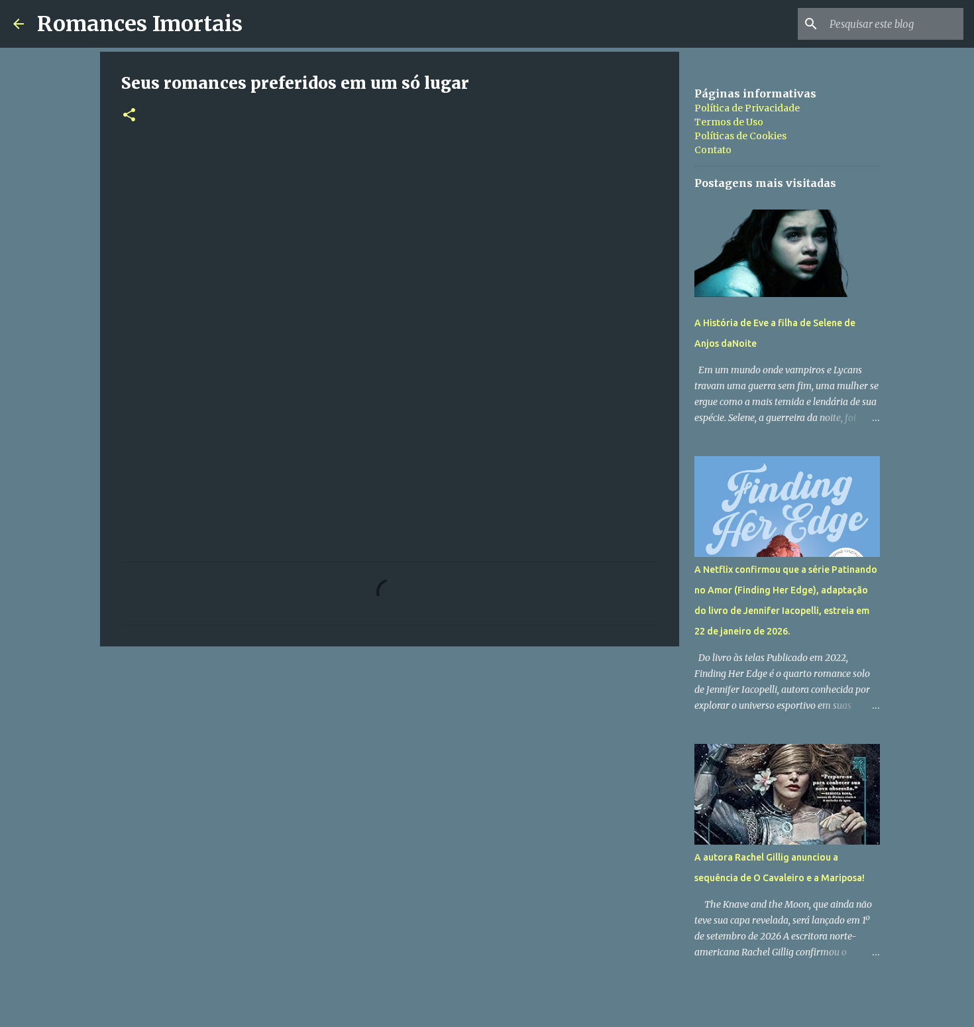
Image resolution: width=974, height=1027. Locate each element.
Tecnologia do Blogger (495, 1008)
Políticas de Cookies (740, 136)
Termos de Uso (728, 122)
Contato (712, 150)
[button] (129, 116)
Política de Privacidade (747, 108)
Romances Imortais (140, 24)
